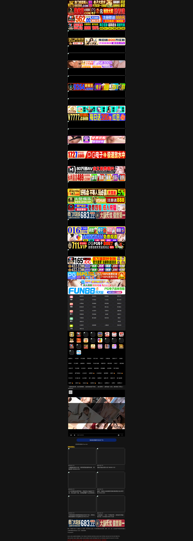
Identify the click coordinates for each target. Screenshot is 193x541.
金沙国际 (84, 378)
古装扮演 (82, 310)
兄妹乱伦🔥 (85, 383)
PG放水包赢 (96, 363)
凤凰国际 (89, 363)
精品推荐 (82, 296)
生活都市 (82, 325)
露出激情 (94, 318)
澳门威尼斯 (119, 378)
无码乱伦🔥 (120, 373)
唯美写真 (107, 318)
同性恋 (119, 321)
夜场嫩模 (103, 368)
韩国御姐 (94, 303)
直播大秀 (112, 378)
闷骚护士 (119, 314)
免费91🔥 (70, 383)
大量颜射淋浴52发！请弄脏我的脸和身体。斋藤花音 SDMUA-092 (82, 468)
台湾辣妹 (82, 303)
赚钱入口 (100, 383)
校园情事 (94, 325)
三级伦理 (82, 299)
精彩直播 (110, 363)
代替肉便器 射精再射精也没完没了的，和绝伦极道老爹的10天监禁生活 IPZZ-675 (82, 515)
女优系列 (94, 310)
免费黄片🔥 (93, 383)
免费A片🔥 (78, 383)
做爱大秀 (106, 378)
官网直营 (89, 358)
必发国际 (109, 368)
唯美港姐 (107, 303)
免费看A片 (107, 383)
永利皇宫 (84, 373)
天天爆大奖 (77, 378)
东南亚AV (119, 303)
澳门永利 (95, 358)
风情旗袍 (82, 314)
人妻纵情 (107, 325)
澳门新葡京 (116, 368)
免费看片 (99, 378)
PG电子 (102, 358)
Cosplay (106, 299)
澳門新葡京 (77, 373)
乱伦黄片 (83, 368)
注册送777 (114, 358)
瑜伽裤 (106, 314)
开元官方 (70, 378)
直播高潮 (103, 363)
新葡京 (70, 363)
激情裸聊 (106, 373)
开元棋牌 (83, 358)
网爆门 (119, 318)
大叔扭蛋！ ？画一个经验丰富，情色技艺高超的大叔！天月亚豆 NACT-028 (110, 515)
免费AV (113, 383)
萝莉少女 (119, 296)
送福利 (121, 358)
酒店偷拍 (122, 363)
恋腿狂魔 (119, 310)
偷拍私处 (90, 368)
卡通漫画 (82, 318)
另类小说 (82, 328)
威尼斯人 (70, 358)
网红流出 (107, 307)
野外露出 (119, 307)
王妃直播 (77, 368)
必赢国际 (82, 363)
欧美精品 (107, 296)
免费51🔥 (112, 373)
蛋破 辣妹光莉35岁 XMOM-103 (106, 467)
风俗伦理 (119, 325)
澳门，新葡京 (92, 378)
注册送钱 (108, 358)
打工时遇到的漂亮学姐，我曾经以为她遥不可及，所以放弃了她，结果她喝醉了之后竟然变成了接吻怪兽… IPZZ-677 (82, 492)
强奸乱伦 (94, 296)
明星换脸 (94, 314)
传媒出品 (82, 321)
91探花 (94, 307)
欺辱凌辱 (82, 307)
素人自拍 (119, 299)
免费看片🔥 (91, 373)
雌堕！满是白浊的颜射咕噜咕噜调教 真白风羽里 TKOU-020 (110, 492)
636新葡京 (99, 373)
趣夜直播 (96, 368)
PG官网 (76, 358)
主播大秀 (70, 368)
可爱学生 (107, 310)
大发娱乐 (70, 373)
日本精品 (94, 299)
